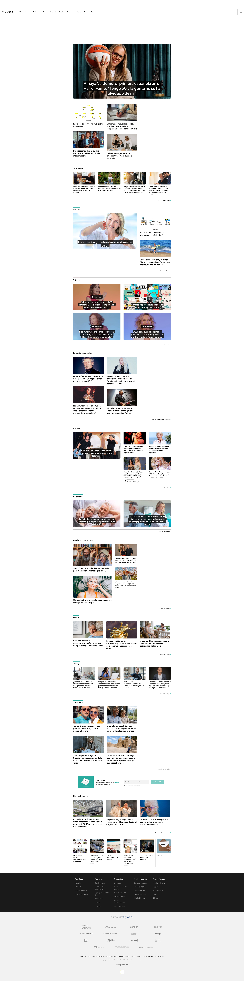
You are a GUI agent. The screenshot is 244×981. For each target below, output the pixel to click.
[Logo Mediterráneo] (146, 947)
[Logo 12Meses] (158, 940)
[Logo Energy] (158, 933)
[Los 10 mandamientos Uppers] (113, 846)
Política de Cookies (136, 956)
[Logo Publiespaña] (122, 947)
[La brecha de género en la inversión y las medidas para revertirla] (122, 142)
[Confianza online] (122, 974)
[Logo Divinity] (158, 927)
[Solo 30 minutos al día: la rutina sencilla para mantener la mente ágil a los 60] (92, 555)
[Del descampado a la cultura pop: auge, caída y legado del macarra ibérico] (88, 139)
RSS (156, 956)
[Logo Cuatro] (134, 927)
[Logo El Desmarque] (86, 933)
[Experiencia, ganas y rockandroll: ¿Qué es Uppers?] (80, 846)
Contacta (117, 883)
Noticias (78, 883)
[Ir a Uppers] (7, 11)
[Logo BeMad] (86, 940)
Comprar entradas (140, 883)
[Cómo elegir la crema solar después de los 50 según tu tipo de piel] (92, 587)
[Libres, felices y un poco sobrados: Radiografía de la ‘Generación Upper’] (97, 846)
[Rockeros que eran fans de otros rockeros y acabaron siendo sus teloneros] (96, 445)
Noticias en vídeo (81, 894)
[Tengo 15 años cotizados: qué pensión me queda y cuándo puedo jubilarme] (88, 714)
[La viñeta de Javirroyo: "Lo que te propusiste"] (88, 112)
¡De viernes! (99, 902)
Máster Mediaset (120, 906)
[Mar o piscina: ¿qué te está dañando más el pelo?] (105, 231)
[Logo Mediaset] (122, 918)
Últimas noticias (81, 891)
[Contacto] (164, 846)
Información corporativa (94, 956)
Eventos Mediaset (140, 894)
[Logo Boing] (134, 933)
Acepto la (132, 785)
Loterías (78, 887)
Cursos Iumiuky (139, 891)
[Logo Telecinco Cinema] (134, 940)
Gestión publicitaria (148, 956)
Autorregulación (120, 893)
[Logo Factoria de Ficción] (110, 933)
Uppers (156, 887)
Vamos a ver (99, 899)
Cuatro (155, 894)
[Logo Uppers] (110, 940)
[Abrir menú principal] (241, 12)
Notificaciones (119, 896)
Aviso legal (83, 956)
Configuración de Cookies (122, 956)
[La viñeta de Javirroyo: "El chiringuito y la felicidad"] (155, 221)
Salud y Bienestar (89, 540)
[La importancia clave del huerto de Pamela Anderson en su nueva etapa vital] (109, 178)
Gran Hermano (100, 883)
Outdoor (98, 906)
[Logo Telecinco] (110, 927)
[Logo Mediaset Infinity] (86, 927)
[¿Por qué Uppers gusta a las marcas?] (147, 846)
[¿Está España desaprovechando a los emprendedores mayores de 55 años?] (135, 673)
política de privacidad (135, 785)
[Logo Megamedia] (123, 965)
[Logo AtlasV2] (98, 947)
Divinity (156, 898)
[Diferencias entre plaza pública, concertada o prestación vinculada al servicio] (155, 808)
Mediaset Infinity (159, 883)
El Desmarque (158, 891)
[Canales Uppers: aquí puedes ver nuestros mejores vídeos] (147, 297)
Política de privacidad (108, 956)
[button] (96, 297)
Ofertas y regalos (140, 887)
